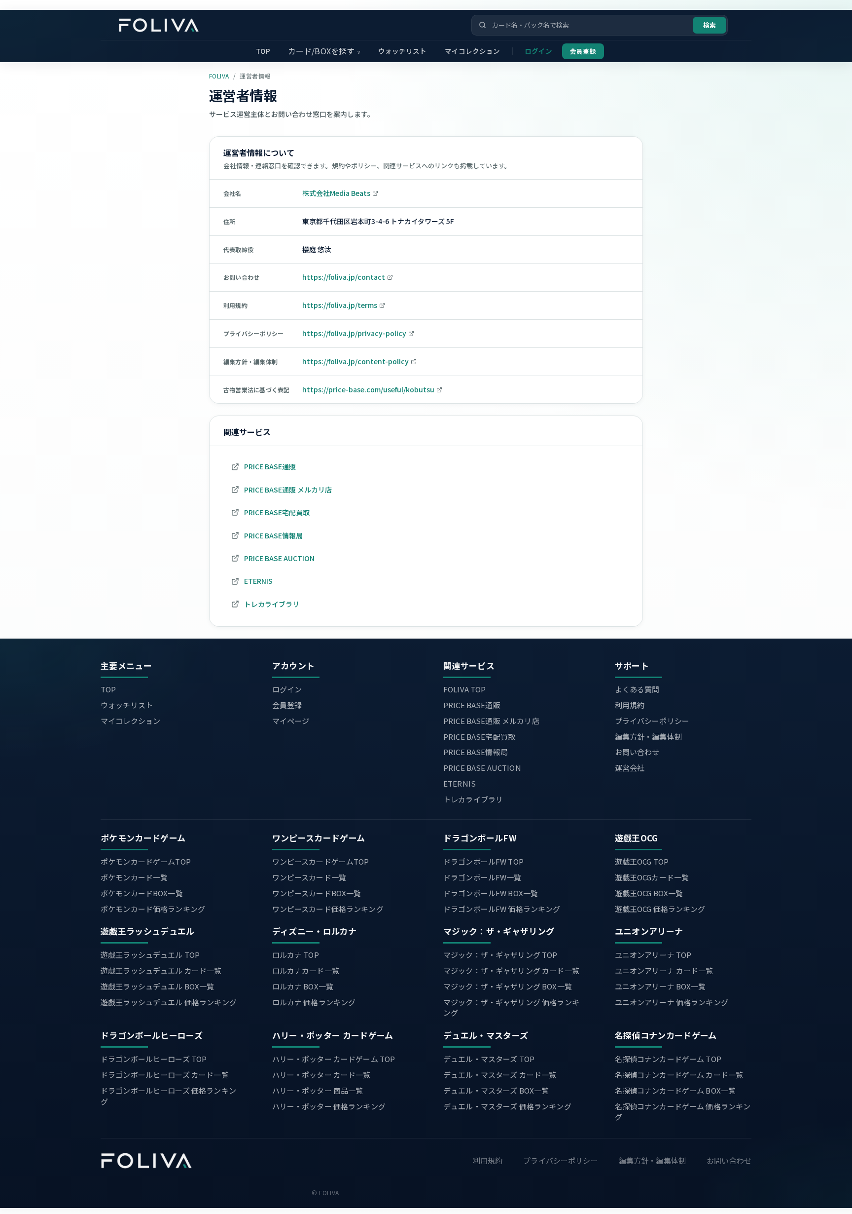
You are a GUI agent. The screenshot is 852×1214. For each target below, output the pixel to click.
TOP (263, 51)
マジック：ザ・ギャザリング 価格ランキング (511, 1007)
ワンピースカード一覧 (309, 877)
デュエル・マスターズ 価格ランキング (507, 1106)
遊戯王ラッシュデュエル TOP (150, 954)
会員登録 (583, 51)
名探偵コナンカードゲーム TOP (668, 1059)
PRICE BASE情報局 (475, 752)
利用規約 (630, 705)
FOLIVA (219, 76)
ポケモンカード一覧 (134, 877)
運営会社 (630, 767)
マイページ (291, 721)
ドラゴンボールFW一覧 (482, 877)
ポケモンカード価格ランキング (153, 909)
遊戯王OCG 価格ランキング (660, 909)
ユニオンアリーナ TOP (653, 954)
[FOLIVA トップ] (172, 25)
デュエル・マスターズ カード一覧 (499, 1074)
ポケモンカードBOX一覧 (142, 893)
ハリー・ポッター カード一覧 (321, 1074)
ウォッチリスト (402, 51)
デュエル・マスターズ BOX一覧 (496, 1090)
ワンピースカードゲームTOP (320, 861)
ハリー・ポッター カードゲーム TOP (333, 1059)
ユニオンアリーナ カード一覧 (664, 970)
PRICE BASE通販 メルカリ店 (491, 721)
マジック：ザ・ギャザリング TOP (500, 954)
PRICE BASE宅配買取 (479, 736)
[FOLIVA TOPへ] (146, 1160)
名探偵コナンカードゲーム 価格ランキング (683, 1111)
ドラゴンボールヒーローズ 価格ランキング (168, 1095)
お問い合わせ (637, 752)
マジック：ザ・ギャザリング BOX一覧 (507, 986)
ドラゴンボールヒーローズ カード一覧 (165, 1074)
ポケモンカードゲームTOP (146, 861)
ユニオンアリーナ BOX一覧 (660, 986)
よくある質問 (637, 689)
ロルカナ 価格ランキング (314, 1002)
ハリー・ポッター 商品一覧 (317, 1090)
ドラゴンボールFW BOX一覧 (490, 893)
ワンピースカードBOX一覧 (316, 893)
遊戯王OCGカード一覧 (652, 877)
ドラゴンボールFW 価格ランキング (502, 909)
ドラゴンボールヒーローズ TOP (154, 1059)
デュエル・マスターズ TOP (488, 1059)
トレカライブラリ (473, 799)
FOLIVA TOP (464, 689)
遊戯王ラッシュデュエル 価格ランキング (169, 1002)
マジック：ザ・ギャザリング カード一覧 (511, 970)
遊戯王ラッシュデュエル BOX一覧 (157, 986)
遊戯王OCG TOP (642, 861)
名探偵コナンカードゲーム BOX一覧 (675, 1090)
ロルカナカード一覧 (305, 970)
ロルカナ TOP (295, 954)
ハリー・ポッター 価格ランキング (329, 1106)
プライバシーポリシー (652, 721)
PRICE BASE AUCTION (482, 767)
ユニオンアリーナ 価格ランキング (671, 1002)
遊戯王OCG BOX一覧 (649, 893)
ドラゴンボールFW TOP (483, 861)
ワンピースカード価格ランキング (328, 909)
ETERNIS (459, 783)
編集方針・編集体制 (648, 736)
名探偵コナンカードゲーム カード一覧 (679, 1074)
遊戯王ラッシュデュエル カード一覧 (161, 970)
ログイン (539, 51)
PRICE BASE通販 (471, 705)
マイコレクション (472, 51)
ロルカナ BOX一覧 (303, 986)
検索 (709, 25)
